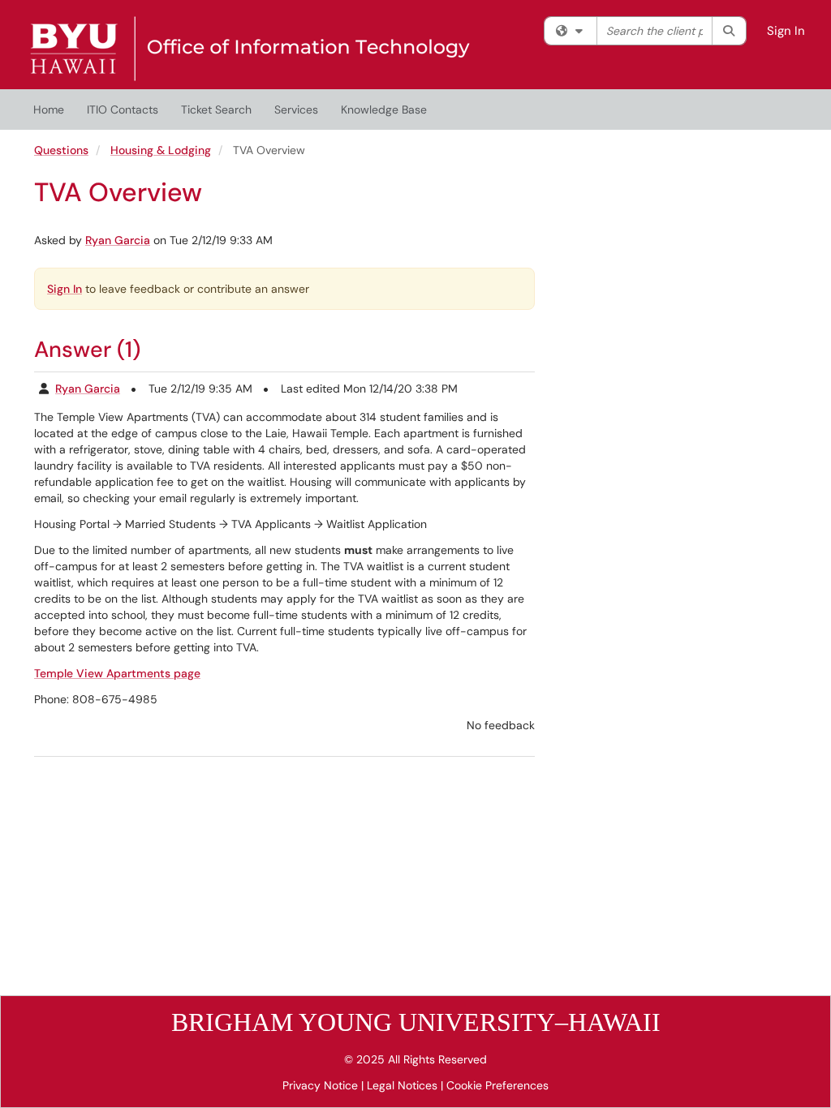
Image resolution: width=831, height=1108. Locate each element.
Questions (61, 150)
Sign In (786, 31)
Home (48, 109)
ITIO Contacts (122, 109)
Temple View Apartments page (117, 673)
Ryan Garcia (117, 240)
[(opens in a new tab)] (250, 48)
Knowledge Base (384, 109)
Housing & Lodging (160, 150)
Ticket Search (216, 109)
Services (296, 109)
